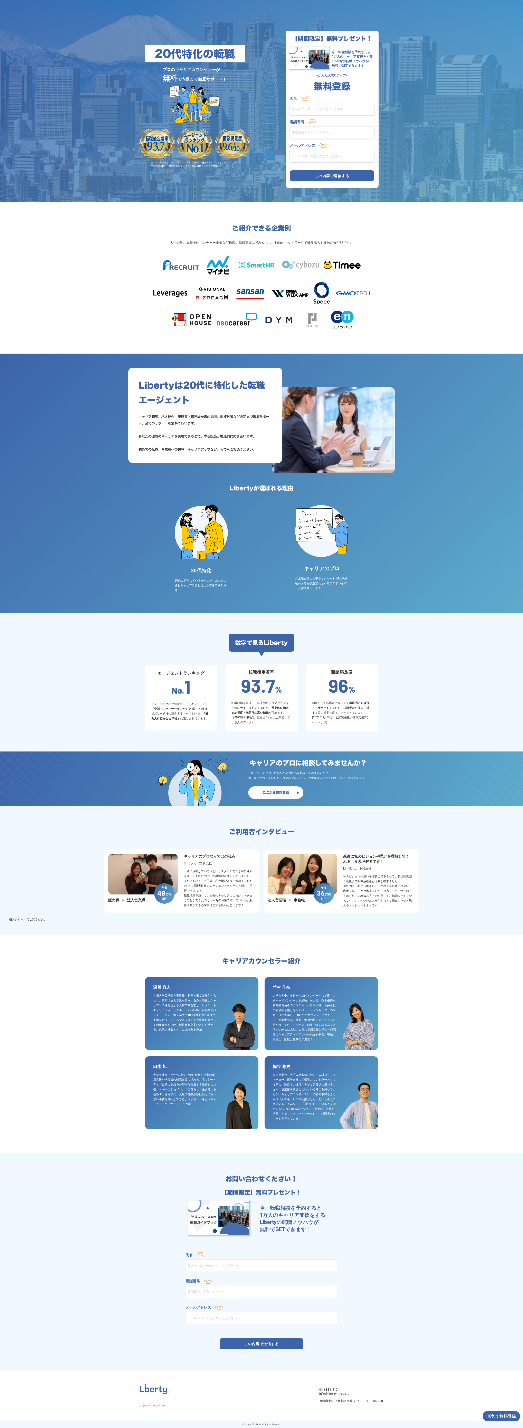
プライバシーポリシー (153, 1405)
